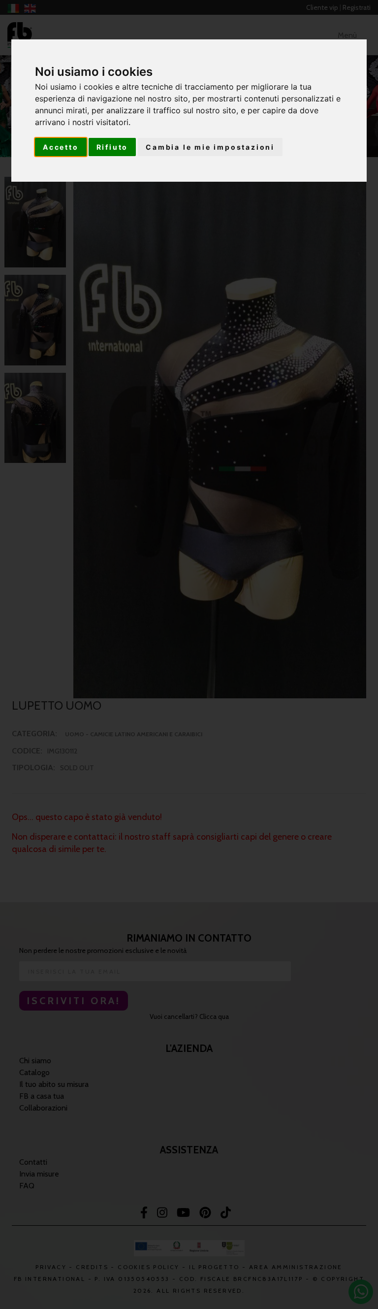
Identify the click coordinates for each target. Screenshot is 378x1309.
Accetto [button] (61, 147)
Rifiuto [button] (112, 147)
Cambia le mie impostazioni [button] (210, 147)
